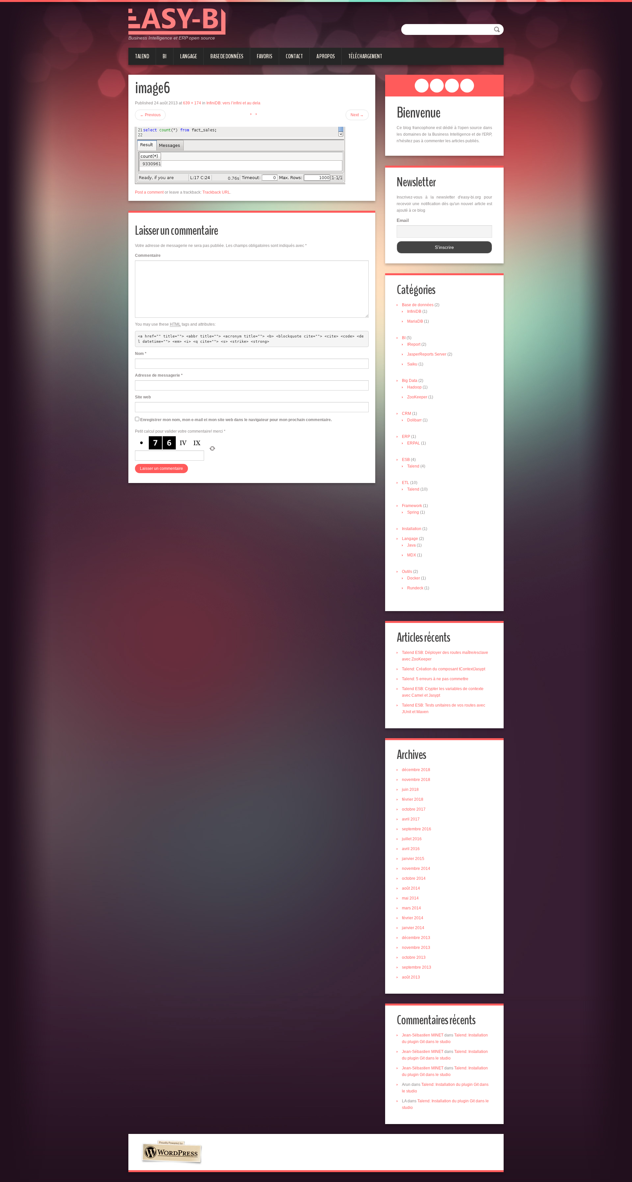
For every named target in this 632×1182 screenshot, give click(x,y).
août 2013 (411, 977)
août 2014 (411, 888)
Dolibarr (414, 420)
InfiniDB (414, 311)
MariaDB (415, 321)
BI (165, 56)
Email (403, 220)
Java (411, 545)
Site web (143, 397)
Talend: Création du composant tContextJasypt (443, 669)
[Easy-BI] (176, 21)
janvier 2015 (413, 858)
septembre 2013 (416, 967)
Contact (294, 56)
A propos (325, 56)
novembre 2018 (416, 779)
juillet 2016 (412, 839)
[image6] (240, 155)
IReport (413, 344)
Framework (412, 505)
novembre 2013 (416, 947)
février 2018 (412, 799)
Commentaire (148, 255)
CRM (406, 413)
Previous (150, 115)
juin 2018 (410, 789)
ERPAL (413, 443)
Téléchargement (365, 56)
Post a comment (149, 192)
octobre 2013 (414, 957)
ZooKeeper (417, 397)
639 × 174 (192, 103)
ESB (406, 459)
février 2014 (412, 918)
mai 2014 (410, 898)
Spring (413, 512)
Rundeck (415, 588)
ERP (406, 436)
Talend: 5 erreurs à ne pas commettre (435, 679)
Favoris (264, 56)
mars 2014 (411, 908)
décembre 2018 (416, 769)
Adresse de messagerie (159, 375)
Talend (142, 56)
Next (357, 115)
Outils (407, 571)
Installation (411, 528)
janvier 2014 (413, 928)
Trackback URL (216, 192)
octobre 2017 (414, 809)
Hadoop (414, 387)
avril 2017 (411, 819)
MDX (411, 555)
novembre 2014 (416, 868)
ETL (405, 482)
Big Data (409, 380)
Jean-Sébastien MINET (422, 1035)
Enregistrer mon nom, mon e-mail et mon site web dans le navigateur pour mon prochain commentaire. (236, 419)
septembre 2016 (416, 829)
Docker (413, 578)
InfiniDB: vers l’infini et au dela (233, 103)
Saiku (412, 364)
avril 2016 (411, 848)
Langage (188, 56)
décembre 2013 (416, 937)
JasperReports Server (426, 354)
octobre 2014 (414, 878)
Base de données (226, 56)
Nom (140, 353)
